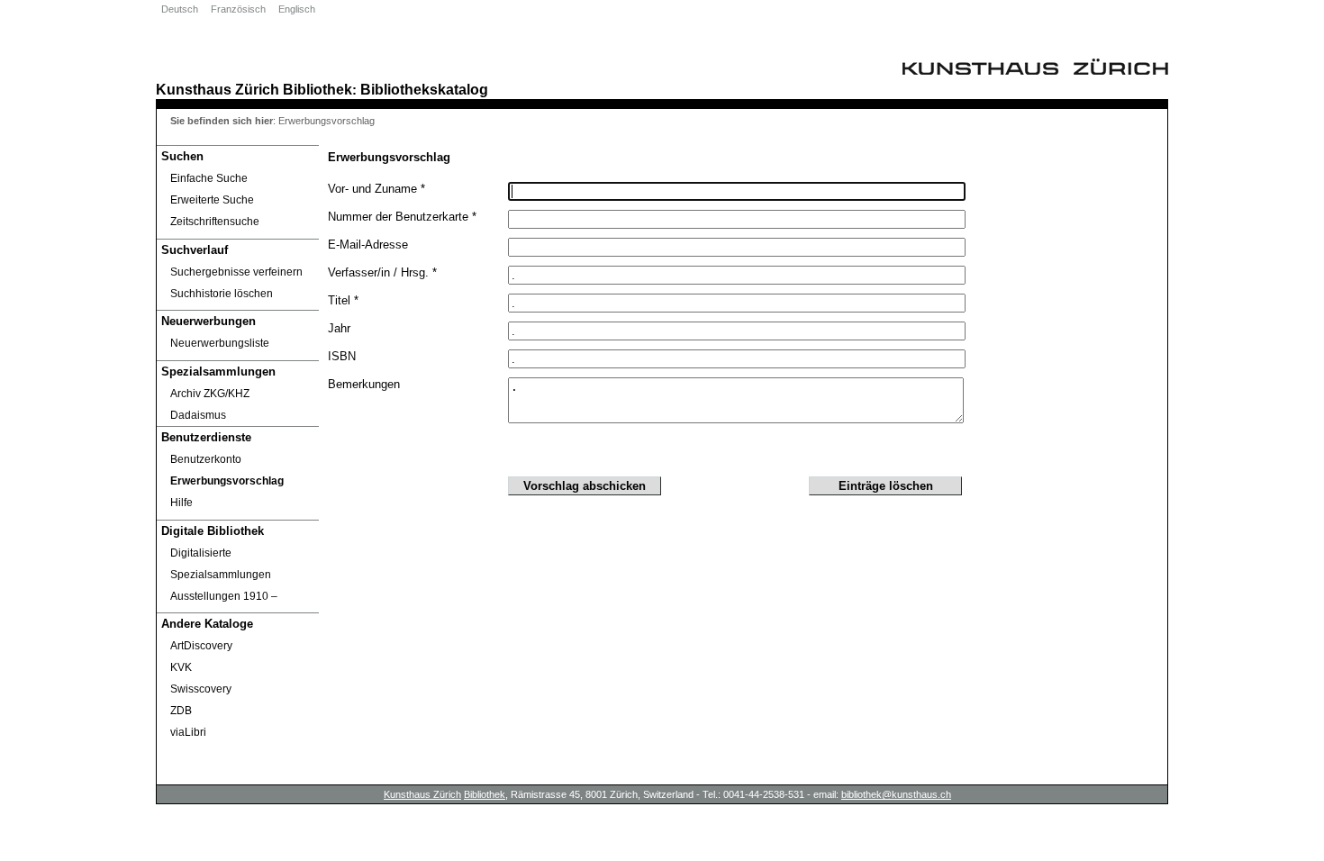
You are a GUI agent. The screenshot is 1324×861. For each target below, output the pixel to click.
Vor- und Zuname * (376, 188)
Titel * (343, 300)
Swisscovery (200, 689)
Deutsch (179, 9)
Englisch (296, 9)
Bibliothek (317, 89)
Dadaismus (198, 415)
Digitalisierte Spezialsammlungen (220, 564)
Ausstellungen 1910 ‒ (223, 596)
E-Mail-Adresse (368, 244)
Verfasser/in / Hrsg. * (382, 272)
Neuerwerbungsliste (219, 343)
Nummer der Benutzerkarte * (402, 216)
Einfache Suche (209, 178)
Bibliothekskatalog (424, 89)
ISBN (342, 356)
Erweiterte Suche (212, 200)
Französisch (238, 9)
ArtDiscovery (201, 645)
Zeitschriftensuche (214, 221)
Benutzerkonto (205, 459)
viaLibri (188, 732)
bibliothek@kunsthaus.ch (896, 794)
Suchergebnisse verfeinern (236, 272)
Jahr (339, 328)
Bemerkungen (364, 384)
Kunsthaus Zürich (217, 89)
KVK (181, 667)
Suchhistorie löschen (221, 293)
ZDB (181, 710)
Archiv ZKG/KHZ (209, 393)
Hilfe (181, 502)
